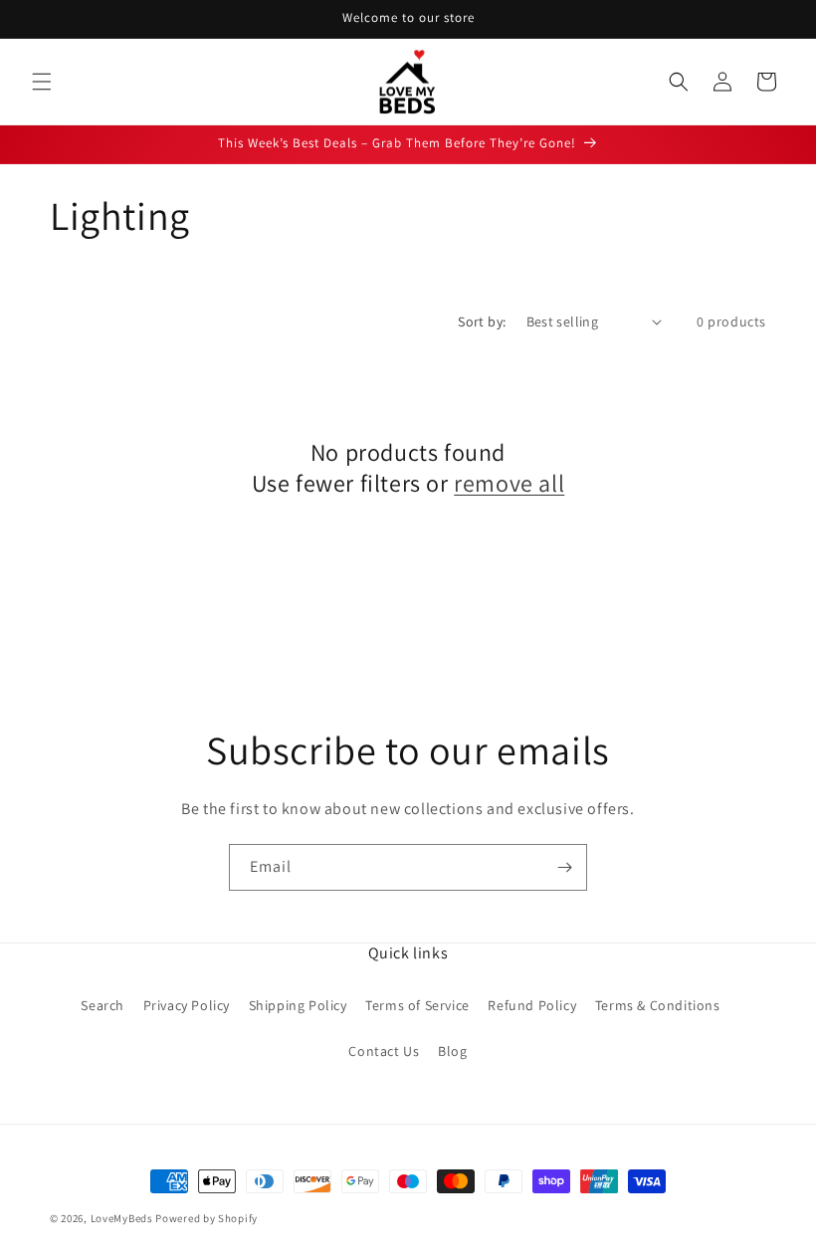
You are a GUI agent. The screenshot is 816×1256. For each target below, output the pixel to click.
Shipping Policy (298, 1005)
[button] (42, 82)
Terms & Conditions (657, 1005)
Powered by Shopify (206, 1218)
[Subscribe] (564, 867)
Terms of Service (417, 1005)
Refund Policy (532, 1005)
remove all (509, 483)
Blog (452, 1051)
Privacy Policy (186, 1005)
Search (102, 1005)
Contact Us (383, 1051)
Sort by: (482, 321)
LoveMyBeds (122, 1218)
